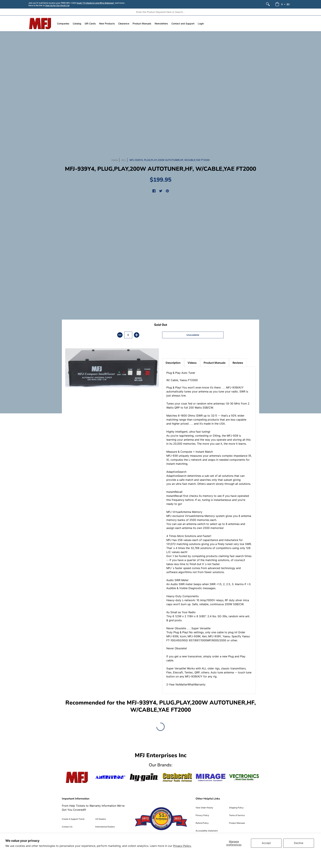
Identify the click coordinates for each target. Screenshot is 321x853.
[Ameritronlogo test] (110, 777)
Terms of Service (237, 815)
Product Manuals (237, 823)
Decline (298, 843)
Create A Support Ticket (73, 819)
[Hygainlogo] (144, 777)
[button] (282, 4)
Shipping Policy (236, 807)
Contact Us (67, 826)
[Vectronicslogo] (244, 777)
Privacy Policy (202, 815)
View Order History (204, 807)
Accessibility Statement (207, 830)
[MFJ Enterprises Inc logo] (40, 23)
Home (115, 160)
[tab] (168, 350)
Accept (266, 843)
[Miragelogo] (211, 777)
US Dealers (100, 819)
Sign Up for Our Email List (57, 5)
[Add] (136, 335)
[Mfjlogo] (77, 777)
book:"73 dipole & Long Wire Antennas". (96, 3)
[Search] (268, 4)
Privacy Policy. (182, 845)
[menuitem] (268, 4)
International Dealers (105, 826)
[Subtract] (120, 335)
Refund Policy (202, 823)
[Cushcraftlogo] (177, 777)
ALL (124, 160)
